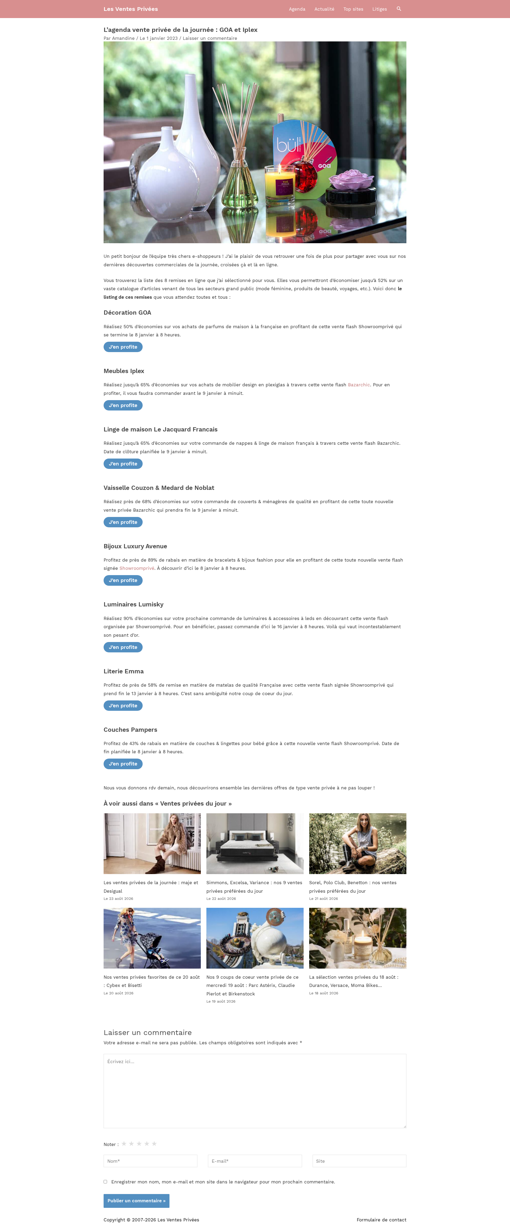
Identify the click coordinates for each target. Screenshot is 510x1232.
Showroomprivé (137, 568)
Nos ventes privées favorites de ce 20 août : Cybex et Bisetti (152, 981)
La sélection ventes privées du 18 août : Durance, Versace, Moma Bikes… (353, 981)
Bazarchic (359, 384)
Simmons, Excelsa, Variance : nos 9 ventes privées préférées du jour (254, 887)
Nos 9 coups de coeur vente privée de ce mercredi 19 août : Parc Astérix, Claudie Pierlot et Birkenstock (252, 985)
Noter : (111, 1144)
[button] (399, 9)
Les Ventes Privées (131, 9)
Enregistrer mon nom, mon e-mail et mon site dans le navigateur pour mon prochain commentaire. (223, 1181)
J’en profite (123, 347)
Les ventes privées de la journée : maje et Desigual (151, 887)
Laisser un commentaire (210, 38)
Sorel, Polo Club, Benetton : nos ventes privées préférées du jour (353, 887)
